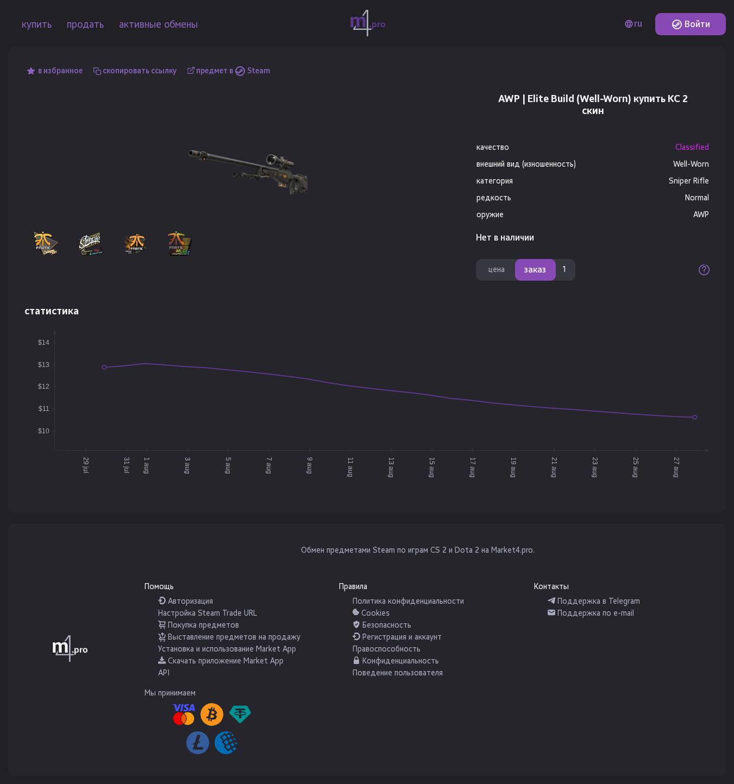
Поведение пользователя (398, 673)
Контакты (551, 586)
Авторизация (189, 601)
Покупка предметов (202, 625)
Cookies (374, 613)
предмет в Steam (233, 70)
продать (85, 24)
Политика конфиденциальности (408, 601)
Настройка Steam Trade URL (207, 613)
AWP (701, 214)
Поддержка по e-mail (594, 613)
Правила (353, 586)
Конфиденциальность (399, 661)
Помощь (159, 586)
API (164, 673)
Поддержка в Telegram (597, 601)
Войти (696, 24)
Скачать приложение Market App (225, 661)
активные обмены (158, 24)
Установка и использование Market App (227, 649)
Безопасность (385, 625)
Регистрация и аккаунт (401, 637)
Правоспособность (387, 649)
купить (37, 24)
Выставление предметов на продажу (233, 637)
